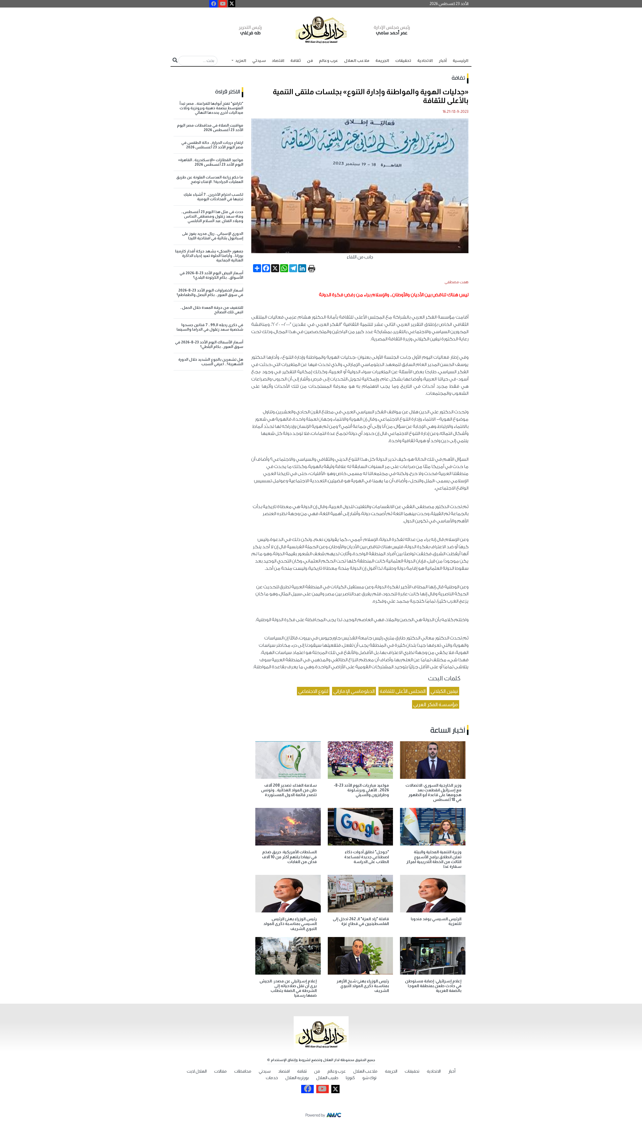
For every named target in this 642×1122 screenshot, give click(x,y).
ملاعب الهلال (356, 60)
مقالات (220, 1071)
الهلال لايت (197, 1071)
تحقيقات (403, 60)
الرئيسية (460, 60)
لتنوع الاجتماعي (313, 691)
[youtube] (223, 4)
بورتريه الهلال (297, 1077)
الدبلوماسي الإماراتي (354, 691)
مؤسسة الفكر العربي (435, 704)
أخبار (443, 60)
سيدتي (259, 60)
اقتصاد (278, 60)
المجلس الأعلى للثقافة (403, 691)
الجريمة (382, 60)
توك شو (369, 1077)
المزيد (240, 60)
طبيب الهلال (327, 1077)
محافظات (242, 1071)
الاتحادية (425, 60)
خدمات (272, 1077)
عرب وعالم (328, 60)
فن (310, 60)
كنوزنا (350, 1077)
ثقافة (295, 60)
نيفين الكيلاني (444, 691)
